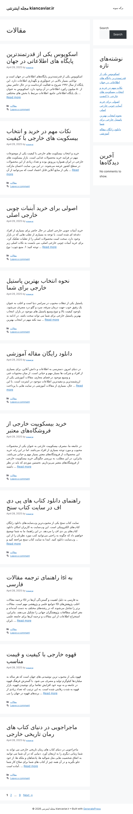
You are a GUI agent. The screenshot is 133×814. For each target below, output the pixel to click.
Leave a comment (20, 109)
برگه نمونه (118, 8)
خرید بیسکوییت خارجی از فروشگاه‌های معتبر (36, 427)
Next (28, 795)
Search (104, 28)
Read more (13, 97)
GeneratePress (92, 808)
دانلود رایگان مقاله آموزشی (39, 353)
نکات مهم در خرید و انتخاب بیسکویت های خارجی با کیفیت (42, 134)
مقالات (13, 105)
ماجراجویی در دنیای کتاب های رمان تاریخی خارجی (41, 730)
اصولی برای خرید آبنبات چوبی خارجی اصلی (111, 106)
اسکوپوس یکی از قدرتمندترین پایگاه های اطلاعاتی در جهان (42, 57)
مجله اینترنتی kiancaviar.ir (30, 8)
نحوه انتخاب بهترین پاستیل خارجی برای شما (38, 284)
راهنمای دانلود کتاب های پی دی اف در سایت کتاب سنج (43, 504)
